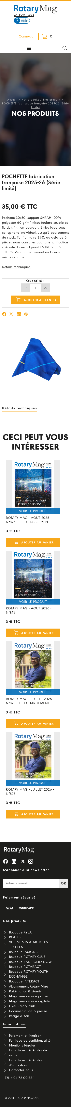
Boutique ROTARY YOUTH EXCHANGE (29, 974)
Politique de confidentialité (30, 1041)
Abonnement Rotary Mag (28, 987)
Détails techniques (16, 267)
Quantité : (35, 281)
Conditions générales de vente (28, 1053)
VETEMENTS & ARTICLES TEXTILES (28, 944)
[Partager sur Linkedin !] (18, 315)
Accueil (12, 99)
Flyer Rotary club (22, 1006)
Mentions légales (22, 1045)
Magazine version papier (29, 996)
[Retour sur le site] (35, 9)
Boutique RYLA (20, 932)
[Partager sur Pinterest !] (26, 315)
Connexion (27, 36)
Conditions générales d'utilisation (25, 1063)
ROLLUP (15, 937)
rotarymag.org (28, 1098)
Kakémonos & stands (25, 991)
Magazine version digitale (29, 1001)
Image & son (19, 1016)
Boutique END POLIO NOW (30, 962)
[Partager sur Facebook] (4, 315)
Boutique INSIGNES (24, 952)
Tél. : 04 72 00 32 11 (20, 1078)
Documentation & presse (28, 1011)
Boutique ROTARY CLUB (27, 957)
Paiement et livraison (25, 1036)
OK (63, 883)
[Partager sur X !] (11, 315)
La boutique (24, 14)
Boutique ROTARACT (25, 967)
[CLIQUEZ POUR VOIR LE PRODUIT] (33, 487)
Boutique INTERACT (24, 981)
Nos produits (30, 99)
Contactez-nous (21, 1070)
